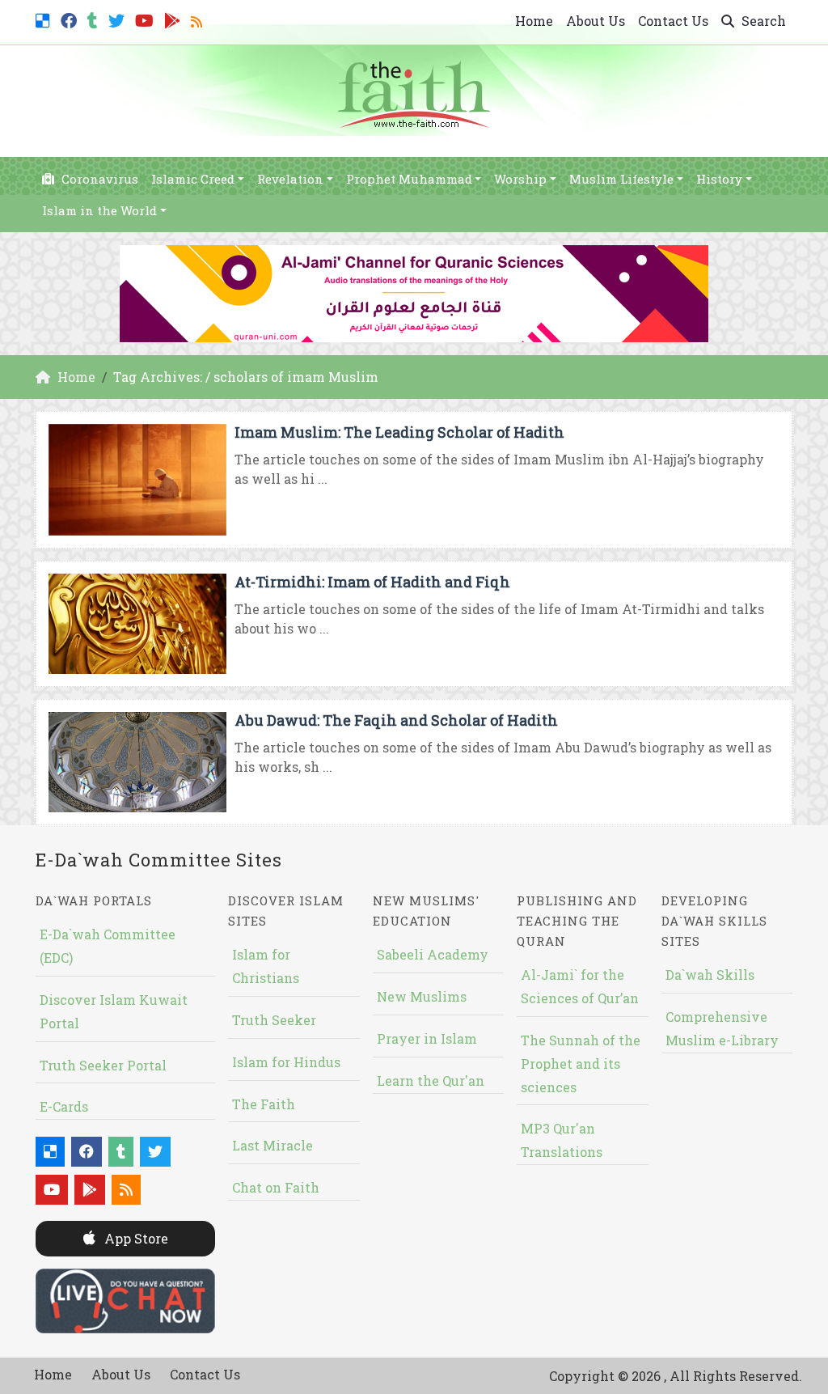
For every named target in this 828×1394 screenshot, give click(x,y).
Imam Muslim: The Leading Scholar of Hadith (399, 432)
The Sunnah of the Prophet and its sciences (580, 1063)
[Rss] (198, 19)
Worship (520, 179)
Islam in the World (99, 210)
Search (762, 20)
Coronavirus (98, 179)
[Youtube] (146, 19)
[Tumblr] (94, 19)
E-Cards (64, 1106)
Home (534, 20)
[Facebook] (71, 19)
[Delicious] (45, 19)
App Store (134, 1238)
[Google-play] (174, 19)
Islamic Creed (192, 179)
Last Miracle (272, 1145)
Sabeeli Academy (432, 954)
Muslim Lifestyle (621, 179)
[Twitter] (118, 19)
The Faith (263, 1103)
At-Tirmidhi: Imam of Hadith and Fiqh (372, 581)
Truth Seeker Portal (103, 1065)
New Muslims (422, 996)
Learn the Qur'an (430, 1080)
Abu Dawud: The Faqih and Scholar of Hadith (396, 720)
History (719, 179)
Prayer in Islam (427, 1038)
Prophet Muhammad (409, 179)
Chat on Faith (275, 1187)
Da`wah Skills (709, 974)
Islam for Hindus (286, 1061)
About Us (595, 20)
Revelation (290, 179)
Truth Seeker (274, 1019)
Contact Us (673, 20)
